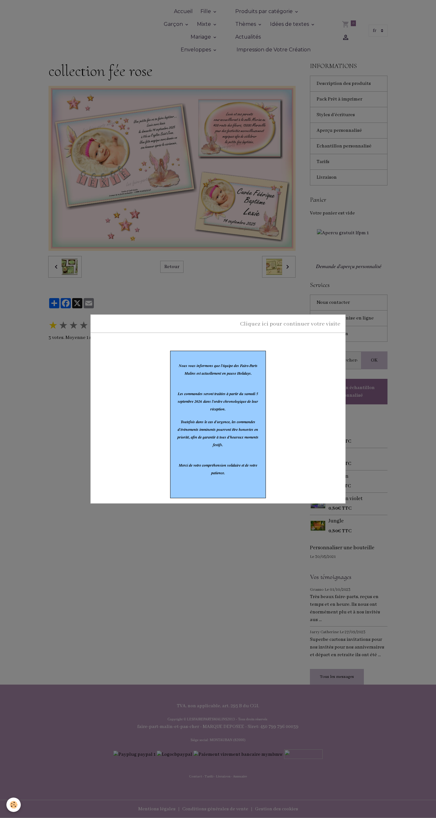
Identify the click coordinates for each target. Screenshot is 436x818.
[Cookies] (13, 805)
